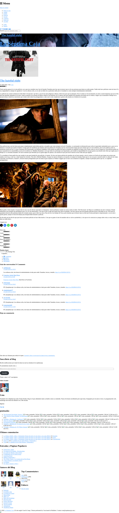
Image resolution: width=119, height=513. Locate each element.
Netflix (5, 14)
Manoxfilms (6, 495)
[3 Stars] (2, 251)
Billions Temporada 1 (9, 457)
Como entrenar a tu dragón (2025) (12, 460)
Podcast (5, 15)
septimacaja (6, 268)
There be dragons (8, 421)
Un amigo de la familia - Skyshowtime (14, 451)
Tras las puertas (7, 504)
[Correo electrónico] (10, 29)
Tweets (5, 17)
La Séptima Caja (9, 510)
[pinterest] (3, 407)
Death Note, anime (8, 449)
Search (5, 26)
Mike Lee (6, 496)
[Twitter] (0, 29)
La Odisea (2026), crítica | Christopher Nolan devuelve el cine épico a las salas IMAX (27, 436)
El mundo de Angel (8, 493)
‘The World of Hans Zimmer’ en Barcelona (15, 416)
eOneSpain (6, 282)
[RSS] (8, 29)
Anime (5, 12)
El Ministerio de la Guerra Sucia (12, 454)
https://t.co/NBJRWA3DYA (62, 272)
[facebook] (0, 407)
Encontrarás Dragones (9, 422)
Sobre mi (5, 20)
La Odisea (6, 462)
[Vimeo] (5, 29)
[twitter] (1, 407)
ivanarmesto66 (7, 305)
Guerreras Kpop (7, 456)
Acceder (5, 21)
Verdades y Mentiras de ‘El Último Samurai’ (15, 427)
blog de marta (25, 488)
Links (5, 24)
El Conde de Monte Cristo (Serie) (12, 452)
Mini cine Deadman (8, 498)
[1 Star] (0, 251)
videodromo (6, 506)
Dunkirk (55, 436)
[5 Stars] (4, 251)
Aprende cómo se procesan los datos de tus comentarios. (39, 355)
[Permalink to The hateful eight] (19, 76)
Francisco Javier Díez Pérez (11, 275)
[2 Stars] (1, 251)
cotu (22, 475)
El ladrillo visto (7, 492)
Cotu (12, 84)
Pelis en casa (6, 10)
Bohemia (5, 490)
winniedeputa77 (8, 290)
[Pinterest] (3, 29)
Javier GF (6, 440)
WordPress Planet (8, 507)
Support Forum (7, 503)
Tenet (54, 437)
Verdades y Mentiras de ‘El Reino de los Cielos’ (16, 424)
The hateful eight (10, 80)
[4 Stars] (3, 251)
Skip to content (4, 7)
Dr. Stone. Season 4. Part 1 (10, 463)
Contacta (5, 18)
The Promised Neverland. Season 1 (13, 414)
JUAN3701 (6, 297)
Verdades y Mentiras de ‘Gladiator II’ (13, 419)
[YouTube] (6, 29)
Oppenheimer (56, 439)
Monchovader (7, 499)
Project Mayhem (8, 501)
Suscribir (4, 373)
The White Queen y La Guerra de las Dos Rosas (16, 459)
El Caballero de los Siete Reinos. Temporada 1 (24, 440)
